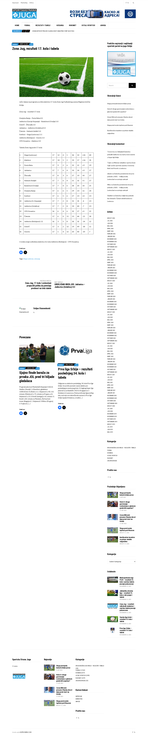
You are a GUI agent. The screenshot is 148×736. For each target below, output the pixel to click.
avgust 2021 (111, 374)
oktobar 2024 (111, 275)
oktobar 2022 (111, 338)
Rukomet (72, 25)
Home (17, 25)
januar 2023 (111, 330)
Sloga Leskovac (28, 259)
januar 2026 (111, 236)
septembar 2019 (112, 421)
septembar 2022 (112, 341)
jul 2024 (109, 283)
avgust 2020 (111, 406)
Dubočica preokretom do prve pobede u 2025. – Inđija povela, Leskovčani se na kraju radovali (120, 176)
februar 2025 (111, 265)
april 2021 (110, 385)
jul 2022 (109, 346)
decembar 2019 (111, 414)
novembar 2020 (112, 398)
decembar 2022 (111, 333)
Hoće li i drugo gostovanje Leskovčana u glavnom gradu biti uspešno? (128, 505)
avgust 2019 (111, 424)
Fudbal (27, 25)
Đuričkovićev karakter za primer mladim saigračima (127, 539)
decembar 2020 (111, 395)
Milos (109, 185)
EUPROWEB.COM (25, 732)
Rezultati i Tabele (43, 25)
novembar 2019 (112, 416)
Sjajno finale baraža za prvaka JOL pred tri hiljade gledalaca (36, 377)
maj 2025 (110, 257)
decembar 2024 (111, 270)
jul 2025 (109, 252)
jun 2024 (110, 286)
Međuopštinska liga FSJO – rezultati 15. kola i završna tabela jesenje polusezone (127, 581)
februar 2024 (111, 296)
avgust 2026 (111, 218)
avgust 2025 (111, 249)
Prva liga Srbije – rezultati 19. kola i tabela (126, 630)
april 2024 (110, 291)
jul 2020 (109, 408)
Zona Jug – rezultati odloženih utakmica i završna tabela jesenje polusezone (128, 607)
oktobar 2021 (111, 369)
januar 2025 (111, 267)
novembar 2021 (112, 367)
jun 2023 (110, 317)
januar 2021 (111, 393)
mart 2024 (110, 294)
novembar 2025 (112, 241)
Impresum (15, 3)
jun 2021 (110, 380)
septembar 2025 (112, 247)
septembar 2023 (112, 309)
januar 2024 (111, 299)
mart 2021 (110, 387)
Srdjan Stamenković (41, 308)
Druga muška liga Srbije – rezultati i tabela (121, 447)
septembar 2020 (112, 403)
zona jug (37, 259)
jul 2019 (109, 427)
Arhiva (31, 3)
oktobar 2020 (111, 401)
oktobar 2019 (111, 419)
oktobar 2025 (111, 244)
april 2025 (110, 260)
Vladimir (110, 196)
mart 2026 (110, 231)
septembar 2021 (112, 372)
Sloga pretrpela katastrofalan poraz (119, 103)
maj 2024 (110, 288)
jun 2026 (110, 223)
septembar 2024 (112, 278)
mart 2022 (110, 356)
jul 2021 (109, 377)
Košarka (60, 25)
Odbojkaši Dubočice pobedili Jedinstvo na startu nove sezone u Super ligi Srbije (121, 154)
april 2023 (110, 322)
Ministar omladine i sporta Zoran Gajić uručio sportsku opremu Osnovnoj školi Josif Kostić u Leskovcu (121, 165)
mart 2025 (110, 262)
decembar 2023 (111, 301)
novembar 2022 (112, 335)
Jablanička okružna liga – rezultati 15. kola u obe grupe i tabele (126, 594)
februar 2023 (111, 327)
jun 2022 (110, 348)
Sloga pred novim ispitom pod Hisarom (44, 31)
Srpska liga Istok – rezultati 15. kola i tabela (126, 619)
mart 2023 (110, 325)
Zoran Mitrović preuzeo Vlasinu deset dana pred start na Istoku (128, 518)
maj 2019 (110, 432)
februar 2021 (111, 390)
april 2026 (110, 228)
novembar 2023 (112, 304)
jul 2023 (109, 314)
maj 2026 (110, 226)
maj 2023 (110, 320)
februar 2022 (111, 359)
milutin (109, 174)
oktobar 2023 (111, 307)
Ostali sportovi (88, 25)
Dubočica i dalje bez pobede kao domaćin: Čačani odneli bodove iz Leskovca (120, 198)
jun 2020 (110, 411)
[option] (84, 31)
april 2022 (110, 354)
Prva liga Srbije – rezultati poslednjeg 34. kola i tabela (75, 373)
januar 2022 (111, 361)
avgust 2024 (111, 281)
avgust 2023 (111, 312)
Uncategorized (112, 461)
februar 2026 (111, 234)
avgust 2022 (111, 343)
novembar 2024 (112, 273)
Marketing (24, 3)
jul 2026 (109, 221)
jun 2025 (110, 254)
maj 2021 (110, 382)
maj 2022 (110, 351)
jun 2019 (110, 429)
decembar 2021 (111, 364)
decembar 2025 (111, 239)
